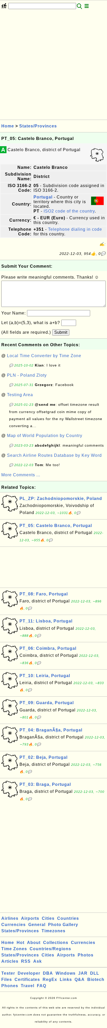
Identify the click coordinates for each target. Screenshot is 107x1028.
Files (6, 979)
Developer (29, 973)
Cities (48, 918)
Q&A (80, 979)
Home (7, 126)
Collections (55, 942)
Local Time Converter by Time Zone (44, 356)
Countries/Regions (50, 949)
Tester (8, 973)
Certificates (27, 979)
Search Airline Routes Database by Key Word (54, 455)
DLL (94, 973)
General (36, 924)
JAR (83, 973)
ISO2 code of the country (69, 211)
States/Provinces (38, 126)
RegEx (50, 979)
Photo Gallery (63, 924)
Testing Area (20, 395)
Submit (60, 332)
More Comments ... (20, 475)
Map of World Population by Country (44, 435)
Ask (37, 961)
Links (66, 979)
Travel (27, 986)
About (34, 942)
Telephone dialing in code (75, 229)
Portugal (43, 197)
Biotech (95, 979)
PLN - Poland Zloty (27, 375)
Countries (68, 918)
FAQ (41, 986)
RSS (26, 961)
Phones (9, 986)
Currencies (13, 924)
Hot (20, 942)
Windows (66, 973)
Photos (85, 955)
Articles (9, 961)
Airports (30, 918)
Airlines (9, 918)
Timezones (53, 931)
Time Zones (14, 949)
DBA (48, 973)
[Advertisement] (53, 66)
